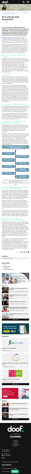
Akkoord (14, 471)
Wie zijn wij (15, 440)
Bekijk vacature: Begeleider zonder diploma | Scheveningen (15, 376)
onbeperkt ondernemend (8, 269)
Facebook (4, 458)
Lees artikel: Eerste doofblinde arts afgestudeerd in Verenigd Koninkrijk (15, 316)
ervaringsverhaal (6, 266)
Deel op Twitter (24, 252)
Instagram (2, 458)
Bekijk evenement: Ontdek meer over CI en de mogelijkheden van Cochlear (15, 415)
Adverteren (15, 441)
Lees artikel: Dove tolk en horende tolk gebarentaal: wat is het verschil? (15, 290)
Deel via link (26, 252)
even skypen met (6, 267)
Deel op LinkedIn (22, 252)
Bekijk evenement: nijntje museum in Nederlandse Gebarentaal (15, 404)
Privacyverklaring (15, 444)
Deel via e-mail (28, 252)
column (4, 264)
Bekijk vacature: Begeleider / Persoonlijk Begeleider (15, 345)
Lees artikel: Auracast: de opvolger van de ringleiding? (15, 302)
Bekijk (11, 258)
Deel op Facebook (20, 252)
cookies (15, 468)
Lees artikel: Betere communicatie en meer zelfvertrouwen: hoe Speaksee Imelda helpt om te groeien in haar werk (15, 309)
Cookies (15, 445)
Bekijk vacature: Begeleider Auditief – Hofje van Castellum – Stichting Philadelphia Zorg (15, 360)
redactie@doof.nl (7, 455)
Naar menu (27, 2)
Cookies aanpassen (6, 471)
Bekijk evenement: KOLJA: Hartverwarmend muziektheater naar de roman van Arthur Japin (15, 409)
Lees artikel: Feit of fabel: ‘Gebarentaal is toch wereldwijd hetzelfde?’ (15, 297)
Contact (15, 443)
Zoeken (23, 2)
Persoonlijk (5, 263)
